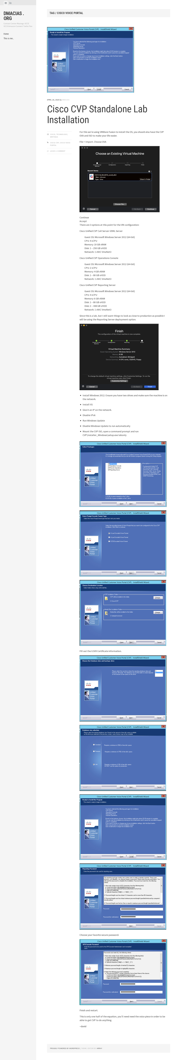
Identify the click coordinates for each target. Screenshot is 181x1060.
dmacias (66, 100)
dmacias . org (14, 16)
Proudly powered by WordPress (65, 1048)
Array (99, 1048)
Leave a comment (57, 151)
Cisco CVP (54, 143)
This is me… (9, 38)
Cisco (52, 134)
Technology (61, 134)
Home (6, 34)
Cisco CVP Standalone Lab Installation (97, 114)
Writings (54, 137)
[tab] (6, 3)
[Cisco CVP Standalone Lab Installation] (108, 60)
